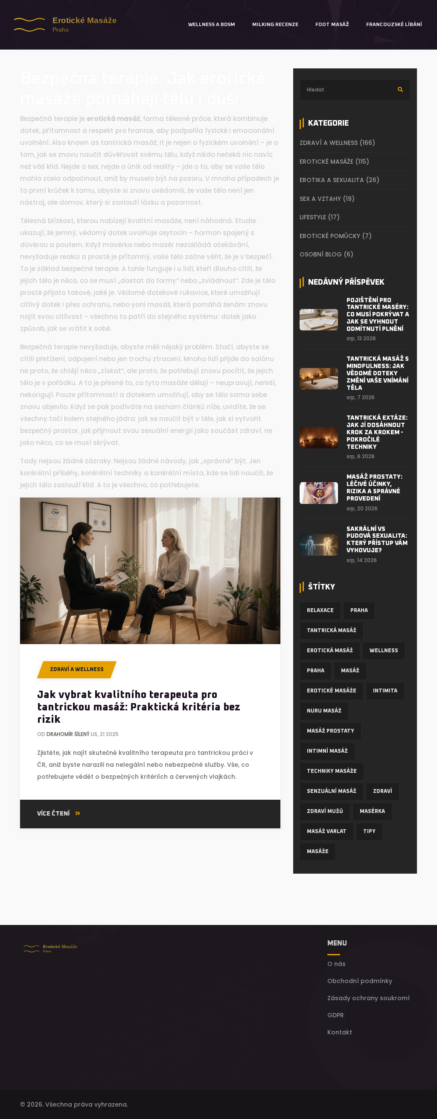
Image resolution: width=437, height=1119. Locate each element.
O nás (336, 964)
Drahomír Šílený (68, 734)
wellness (384, 651)
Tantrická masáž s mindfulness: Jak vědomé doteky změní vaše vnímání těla (378, 373)
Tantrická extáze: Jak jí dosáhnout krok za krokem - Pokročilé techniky (377, 432)
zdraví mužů (325, 811)
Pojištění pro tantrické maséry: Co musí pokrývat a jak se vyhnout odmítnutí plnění (378, 314)
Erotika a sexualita (339, 180)
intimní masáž (327, 751)
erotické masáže (331, 691)
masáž (350, 671)
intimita (385, 691)
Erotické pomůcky (336, 236)
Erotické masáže (334, 161)
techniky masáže (332, 771)
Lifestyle (320, 217)
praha (315, 671)
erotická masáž (330, 651)
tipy (369, 831)
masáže (318, 851)
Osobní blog (326, 254)
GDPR (335, 1015)
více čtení (54, 814)
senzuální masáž (331, 791)
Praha (359, 610)
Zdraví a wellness (77, 669)
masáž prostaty (330, 731)
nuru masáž (324, 711)
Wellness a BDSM (211, 24)
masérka (372, 811)
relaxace (320, 610)
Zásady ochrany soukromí (368, 998)
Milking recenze (275, 24)
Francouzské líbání (394, 24)
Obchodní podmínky (359, 981)
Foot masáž (332, 24)
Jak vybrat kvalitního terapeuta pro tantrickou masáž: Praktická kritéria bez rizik (138, 707)
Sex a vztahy (327, 198)
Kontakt (339, 1032)
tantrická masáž (331, 630)
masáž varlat (327, 831)
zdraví (382, 791)
